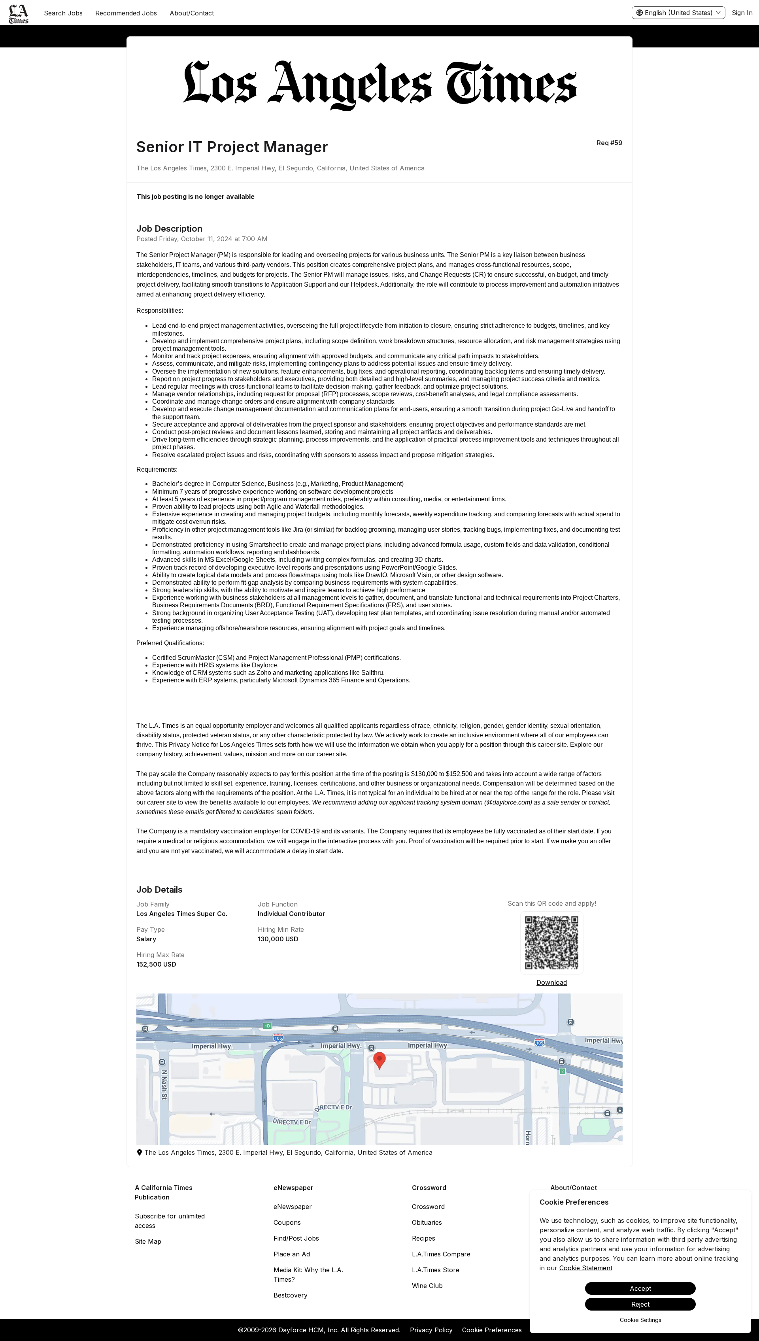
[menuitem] (18, 13)
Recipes (423, 1238)
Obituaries (427, 1222)
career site (331, 754)
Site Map (148, 1241)
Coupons (287, 1222)
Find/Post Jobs (296, 1238)
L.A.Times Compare (441, 1254)
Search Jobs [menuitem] (63, 13)
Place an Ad (292, 1254)
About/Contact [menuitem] (192, 13)
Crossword (428, 1207)
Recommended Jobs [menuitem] (126, 13)
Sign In (742, 13)
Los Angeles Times (246, 744)
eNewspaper (293, 1207)
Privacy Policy (431, 1330)
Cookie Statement (585, 1268)
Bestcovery (291, 1295)
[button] (379, 1069)
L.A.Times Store (435, 1270)
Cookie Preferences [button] (492, 1330)
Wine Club (427, 1286)
